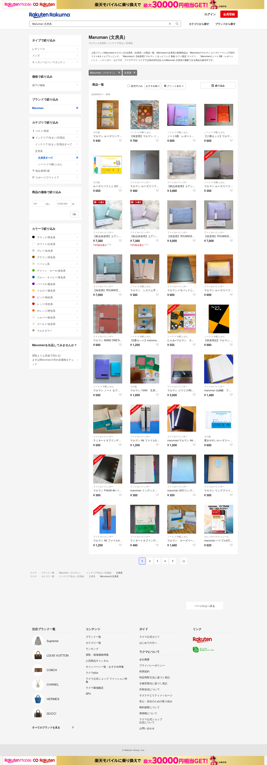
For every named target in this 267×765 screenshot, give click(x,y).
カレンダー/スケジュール (216, 536)
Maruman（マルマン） (103, 72)
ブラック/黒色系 (45, 237)
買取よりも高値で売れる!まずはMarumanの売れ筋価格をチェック (53, 360)
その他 (96, 132)
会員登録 (229, 14)
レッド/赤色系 (44, 304)
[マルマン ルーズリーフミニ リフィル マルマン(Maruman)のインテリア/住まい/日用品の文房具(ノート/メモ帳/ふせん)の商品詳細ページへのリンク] (218, 164)
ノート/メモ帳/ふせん (140, 132)
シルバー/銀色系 (45, 317)
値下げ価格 (38, 85)
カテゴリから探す (199, 24)
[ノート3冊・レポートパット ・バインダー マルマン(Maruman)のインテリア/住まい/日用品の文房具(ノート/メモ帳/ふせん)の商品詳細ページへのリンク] (181, 114)
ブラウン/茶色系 (45, 257)
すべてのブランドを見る (46, 727)
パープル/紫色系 (45, 284)
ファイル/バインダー (140, 182)
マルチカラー (44, 330)
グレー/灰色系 (44, 250)
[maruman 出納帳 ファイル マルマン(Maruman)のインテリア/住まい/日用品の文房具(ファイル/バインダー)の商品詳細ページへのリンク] (218, 368)
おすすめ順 (152, 86)
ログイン (210, 14)
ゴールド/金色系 (45, 324)
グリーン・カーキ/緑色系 (51, 270)
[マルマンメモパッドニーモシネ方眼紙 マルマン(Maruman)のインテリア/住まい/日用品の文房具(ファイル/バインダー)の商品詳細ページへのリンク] (181, 268)
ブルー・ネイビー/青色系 (51, 277)
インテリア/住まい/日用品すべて (53, 144)
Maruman (38, 108)
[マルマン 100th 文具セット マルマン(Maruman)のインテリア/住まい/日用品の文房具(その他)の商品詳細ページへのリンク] (144, 368)
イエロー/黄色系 (45, 290)
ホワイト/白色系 (45, 244)
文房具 (128, 72)
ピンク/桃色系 (44, 297)
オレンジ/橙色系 (45, 310)
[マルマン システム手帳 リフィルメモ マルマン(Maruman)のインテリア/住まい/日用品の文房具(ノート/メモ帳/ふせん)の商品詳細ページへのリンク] (144, 268)
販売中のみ (137, 86)
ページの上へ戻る (205, 606)
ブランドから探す (225, 24)
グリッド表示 (174, 86)
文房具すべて (45, 157)
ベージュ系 (43, 264)
